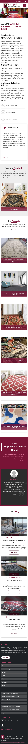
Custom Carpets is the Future (14, 580)
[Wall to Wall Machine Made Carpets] (14, 283)
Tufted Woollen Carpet (14, 327)
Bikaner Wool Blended (14, 360)
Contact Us (4, 682)
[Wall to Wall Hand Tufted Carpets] (14, 250)
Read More (14, 552)
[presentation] (2, 12)
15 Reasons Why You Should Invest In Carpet (14, 541)
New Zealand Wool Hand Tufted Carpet (14, 393)
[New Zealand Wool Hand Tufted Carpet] (14, 383)
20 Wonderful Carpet (14, 619)
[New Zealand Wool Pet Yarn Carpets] (14, 416)
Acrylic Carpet (14, 209)
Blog (3, 678)
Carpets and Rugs (6, 669)
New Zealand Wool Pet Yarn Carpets (14, 426)
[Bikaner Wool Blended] (14, 350)
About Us (4, 672)
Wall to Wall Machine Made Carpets (14, 294)
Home (3, 665)
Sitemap (4, 685)
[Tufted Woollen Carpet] (14, 317)
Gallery (3, 675)
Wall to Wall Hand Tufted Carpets (14, 260)
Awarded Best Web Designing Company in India (12, 742)
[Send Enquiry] (2, 737)
